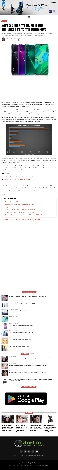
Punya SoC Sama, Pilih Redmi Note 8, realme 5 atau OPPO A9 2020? (22, 207)
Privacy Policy (40, 455)
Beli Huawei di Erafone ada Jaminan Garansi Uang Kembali (18, 177)
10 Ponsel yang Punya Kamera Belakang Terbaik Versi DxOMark (21, 212)
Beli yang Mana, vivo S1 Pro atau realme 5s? (16, 202)
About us (16, 455)
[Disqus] (29, 244)
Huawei (3, 102)
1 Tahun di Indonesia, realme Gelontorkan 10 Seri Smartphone (20, 210)
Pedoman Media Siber (31, 455)
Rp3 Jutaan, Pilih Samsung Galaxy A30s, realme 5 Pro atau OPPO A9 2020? (24, 215)
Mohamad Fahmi (11, 40)
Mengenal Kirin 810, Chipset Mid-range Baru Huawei (17, 180)
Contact (22, 455)
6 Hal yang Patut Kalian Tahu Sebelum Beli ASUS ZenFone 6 (20, 204)
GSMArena (6, 195)
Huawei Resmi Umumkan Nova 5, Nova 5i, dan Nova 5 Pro (18, 182)
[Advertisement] (29, 88)
